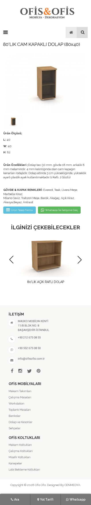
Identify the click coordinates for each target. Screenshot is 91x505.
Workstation (16, 403)
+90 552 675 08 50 (29, 348)
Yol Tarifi (46, 499)
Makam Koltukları (20, 444)
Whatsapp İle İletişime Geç (61, 210)
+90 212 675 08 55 (29, 337)
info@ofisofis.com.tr (31, 358)
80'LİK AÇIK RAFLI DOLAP (45, 282)
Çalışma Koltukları (21, 451)
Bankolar (15, 416)
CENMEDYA (72, 485)
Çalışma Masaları (20, 397)
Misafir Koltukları (19, 457)
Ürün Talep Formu (22, 210)
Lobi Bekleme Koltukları (24, 469)
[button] (79, 260)
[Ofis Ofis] (47, 11)
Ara (16, 499)
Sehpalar (15, 428)
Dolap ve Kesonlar (20, 422)
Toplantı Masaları (20, 409)
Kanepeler (15, 463)
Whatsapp (77, 499)
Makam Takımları (20, 391)
